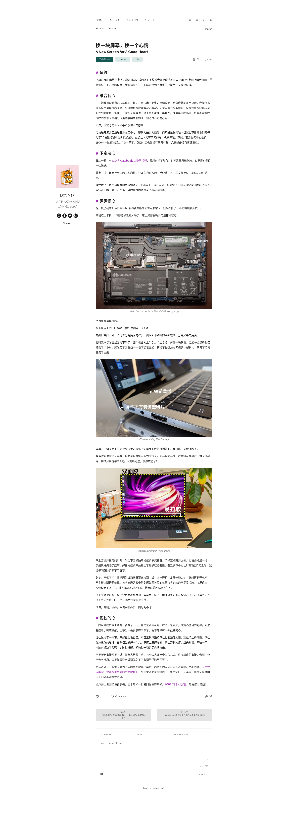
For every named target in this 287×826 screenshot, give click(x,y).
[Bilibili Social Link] (76, 215)
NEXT (123, 714)
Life (137, 59)
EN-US (100, 28)
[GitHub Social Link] (59, 215)
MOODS (115, 20)
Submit (202, 774)
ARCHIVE (133, 20)
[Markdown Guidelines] (101, 775)
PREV (185, 713)
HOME (100, 20)
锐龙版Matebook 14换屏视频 (129, 160)
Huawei (123, 59)
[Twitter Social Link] (70, 215)
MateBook (104, 59)
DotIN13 (67, 195)
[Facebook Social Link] (64, 215)
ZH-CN (111, 28)
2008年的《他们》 (175, 684)
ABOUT (149, 20)
